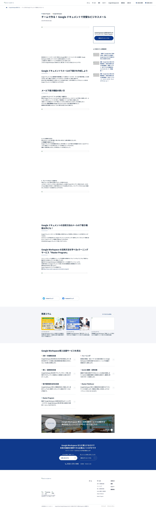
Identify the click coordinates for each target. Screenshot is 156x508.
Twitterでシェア (49, 298)
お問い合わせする (65, 458)
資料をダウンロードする (104, 38)
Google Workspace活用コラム (14, 7)
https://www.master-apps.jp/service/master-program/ (56, 269)
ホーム (6, 7)
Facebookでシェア (69, 298)
